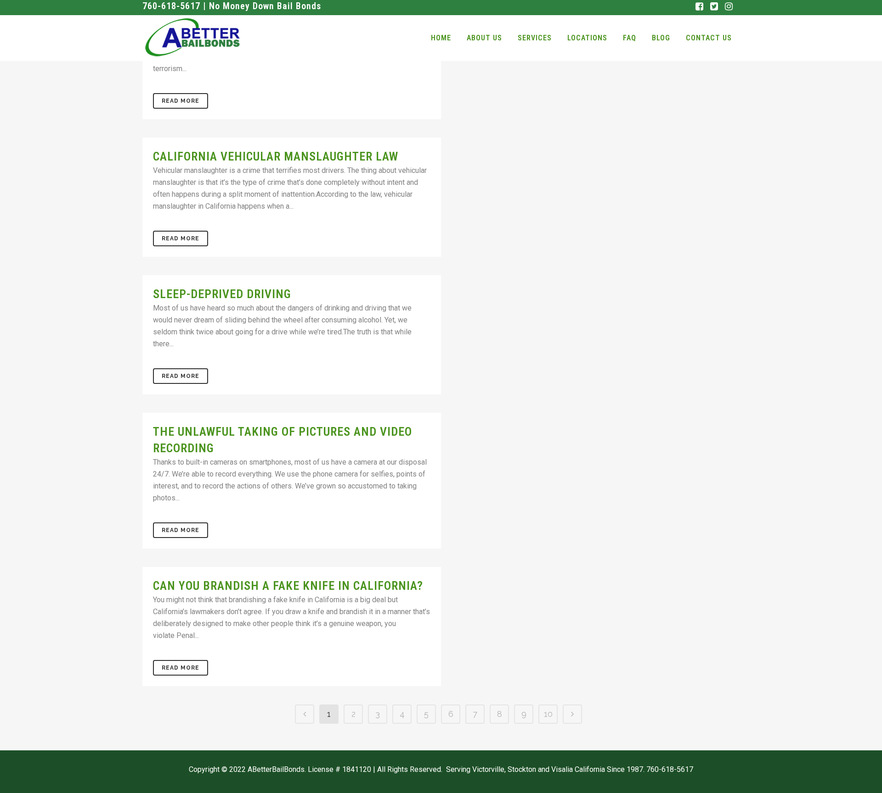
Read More (180, 101)
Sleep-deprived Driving (222, 294)
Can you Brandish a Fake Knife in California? (288, 586)
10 (548, 714)
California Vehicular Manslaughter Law (275, 156)
